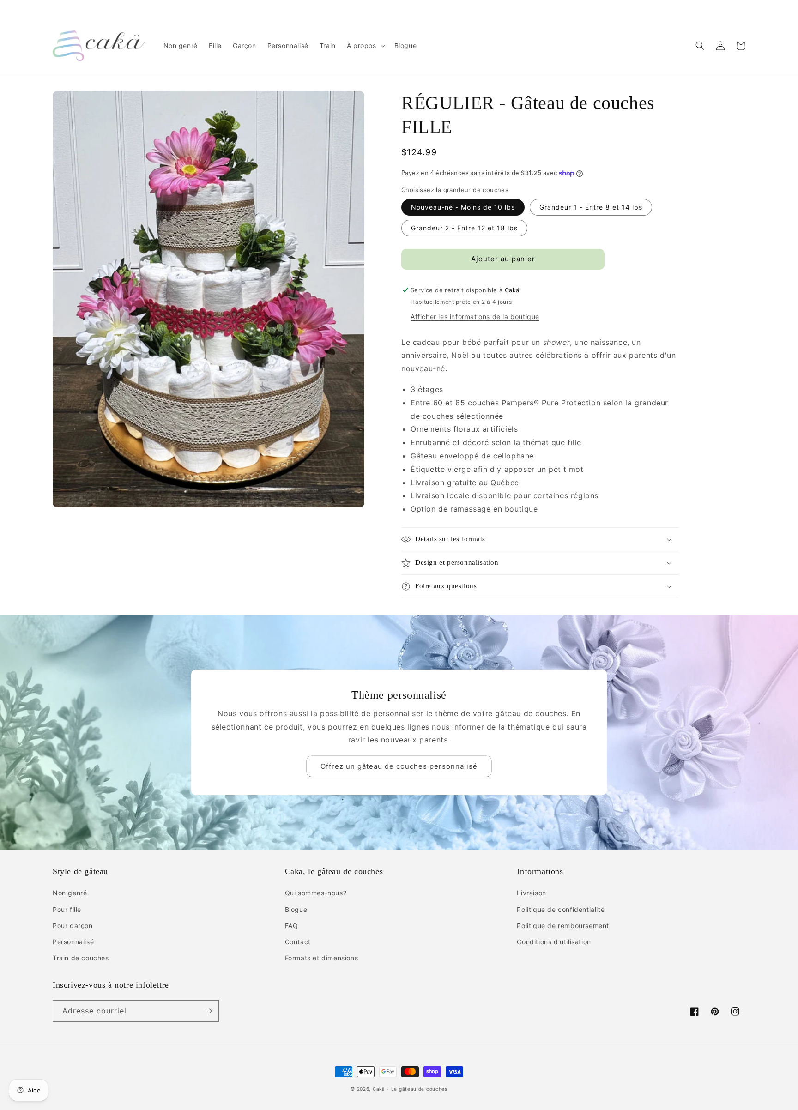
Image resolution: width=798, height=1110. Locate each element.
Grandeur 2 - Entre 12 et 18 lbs (464, 228)
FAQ (291, 925)
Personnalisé (73, 942)
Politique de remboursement (563, 925)
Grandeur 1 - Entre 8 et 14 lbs (590, 207)
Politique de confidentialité (561, 909)
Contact (298, 942)
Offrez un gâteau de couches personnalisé (399, 766)
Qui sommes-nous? (316, 893)
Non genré (70, 893)
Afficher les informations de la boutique (475, 316)
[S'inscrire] (208, 1011)
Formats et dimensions (321, 958)
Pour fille (67, 909)
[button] (365, 45)
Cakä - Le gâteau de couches (410, 1089)
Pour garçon (73, 925)
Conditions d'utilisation (554, 942)
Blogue (296, 909)
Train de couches (81, 958)
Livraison (531, 893)
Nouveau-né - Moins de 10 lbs (463, 207)
